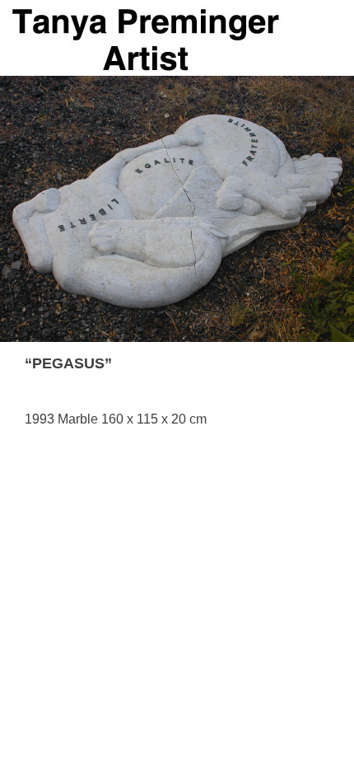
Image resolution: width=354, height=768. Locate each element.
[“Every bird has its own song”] (300, 364)
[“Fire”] (322, 364)
